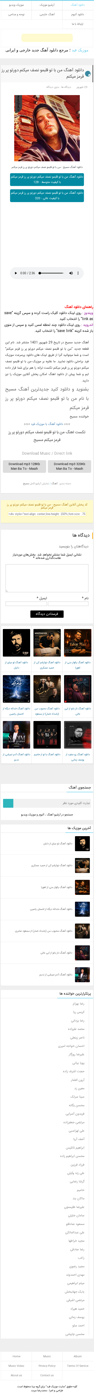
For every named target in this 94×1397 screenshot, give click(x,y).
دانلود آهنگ (78, 5)
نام (85, 599)
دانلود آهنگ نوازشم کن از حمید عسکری (51, 865)
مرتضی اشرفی (75, 1300)
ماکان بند (78, 1198)
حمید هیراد (77, 1309)
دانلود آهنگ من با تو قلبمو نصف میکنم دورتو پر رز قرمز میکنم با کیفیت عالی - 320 (47, 196)
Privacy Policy (47, 1366)
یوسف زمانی (76, 1317)
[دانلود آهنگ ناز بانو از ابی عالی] (77, 704)
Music (47, 1356)
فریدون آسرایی (75, 1114)
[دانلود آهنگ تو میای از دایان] (16, 658)
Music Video (16, 1366)
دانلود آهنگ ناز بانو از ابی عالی (56, 953)
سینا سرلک (77, 1097)
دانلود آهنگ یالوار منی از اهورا (56, 887)
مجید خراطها (76, 1241)
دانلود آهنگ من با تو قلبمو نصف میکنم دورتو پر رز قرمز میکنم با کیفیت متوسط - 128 (47, 180)
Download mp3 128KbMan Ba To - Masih (24, 466)
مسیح (26, 483)
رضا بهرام (78, 1003)
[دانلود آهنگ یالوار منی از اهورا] (77, 658)
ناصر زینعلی (77, 1037)
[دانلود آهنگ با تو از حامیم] (47, 750)
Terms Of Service (77, 1366)
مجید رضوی (76, 1266)
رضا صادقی (77, 1249)
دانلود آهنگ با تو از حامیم (47, 754)
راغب (81, 1258)
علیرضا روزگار (76, 1054)
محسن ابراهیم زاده (72, 1156)
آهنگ (54, 483)
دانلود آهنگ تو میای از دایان (57, 843)
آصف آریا (78, 1139)
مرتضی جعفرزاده (73, 1122)
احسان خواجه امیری (71, 1046)
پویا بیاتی (78, 1063)
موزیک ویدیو (16, 5)
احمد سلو (78, 1325)
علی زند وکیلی (75, 1173)
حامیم (80, 1190)
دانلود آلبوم (77, 14)
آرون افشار (77, 1080)
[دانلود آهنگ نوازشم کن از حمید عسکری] (47, 658)
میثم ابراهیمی (75, 1283)
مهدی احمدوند (75, 1275)
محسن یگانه (76, 1105)
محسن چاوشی (74, 1334)
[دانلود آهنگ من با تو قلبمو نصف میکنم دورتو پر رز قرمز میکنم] (47, 128)
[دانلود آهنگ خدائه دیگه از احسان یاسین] (16, 704)
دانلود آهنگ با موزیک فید (47, 424)
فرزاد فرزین (77, 1165)
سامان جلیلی (76, 1215)
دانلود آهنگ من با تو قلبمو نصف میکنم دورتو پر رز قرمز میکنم (43, 73)
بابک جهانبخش (74, 1292)
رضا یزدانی (77, 1020)
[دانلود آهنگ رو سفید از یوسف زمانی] (77, 750)
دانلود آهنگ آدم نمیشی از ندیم (55, 975)
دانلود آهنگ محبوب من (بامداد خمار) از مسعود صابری (47, 713)
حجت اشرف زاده (73, 1071)
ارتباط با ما (77, 24)
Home (16, 1356)
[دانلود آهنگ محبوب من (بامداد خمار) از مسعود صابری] (47, 704)
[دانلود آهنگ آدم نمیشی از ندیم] (16, 750)
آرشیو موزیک (47, 5)
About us (16, 1375)
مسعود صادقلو (75, 1224)
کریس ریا (78, 1012)
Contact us (47, 1375)
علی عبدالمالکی (74, 1232)
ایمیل (42, 599)
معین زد (79, 1088)
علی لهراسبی (76, 1131)
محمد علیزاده (76, 1029)
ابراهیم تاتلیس (75, 1148)
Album (78, 1356)
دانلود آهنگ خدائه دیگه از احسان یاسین (51, 909)
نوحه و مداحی (16, 14)
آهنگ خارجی (47, 14)
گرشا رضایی (77, 1181)
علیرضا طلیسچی (74, 1207)
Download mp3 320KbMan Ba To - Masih (69, 466)
